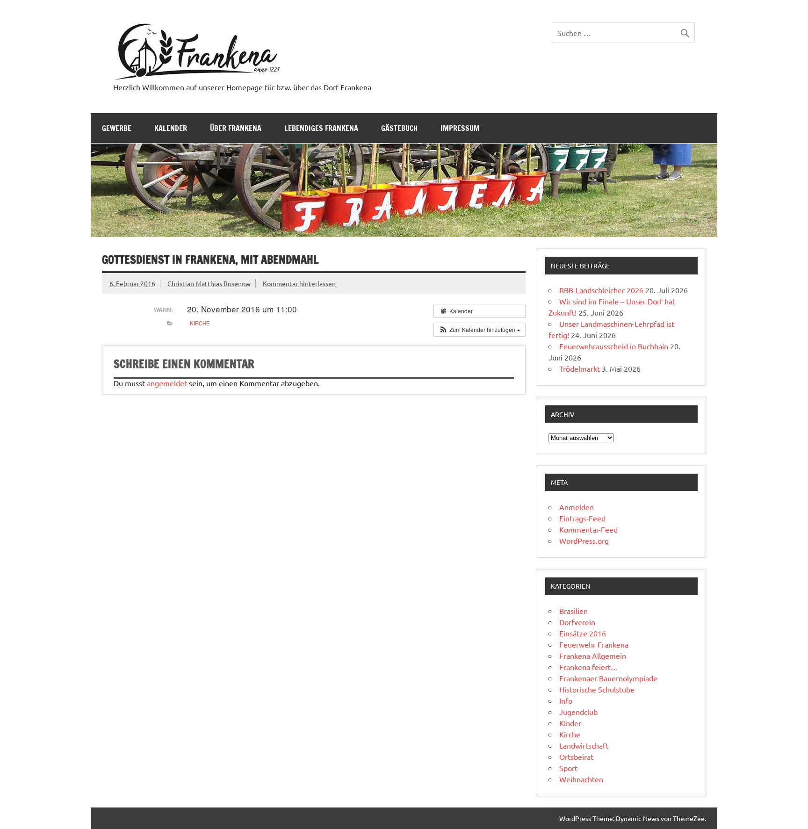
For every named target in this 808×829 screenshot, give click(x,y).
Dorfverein (577, 622)
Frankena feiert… (588, 666)
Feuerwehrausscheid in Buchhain (613, 346)
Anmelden (576, 507)
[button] (479, 329)
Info (565, 700)
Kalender (170, 128)
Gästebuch (399, 128)
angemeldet (167, 383)
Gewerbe (116, 128)
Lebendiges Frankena (321, 128)
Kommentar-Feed (588, 529)
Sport (568, 767)
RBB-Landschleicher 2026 (601, 290)
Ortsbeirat (576, 756)
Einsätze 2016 (582, 633)
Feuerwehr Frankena (593, 644)
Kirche (200, 323)
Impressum (460, 128)
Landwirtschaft (583, 745)
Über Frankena (235, 128)
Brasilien (573, 610)
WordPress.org (584, 540)
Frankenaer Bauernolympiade (608, 678)
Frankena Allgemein (592, 655)
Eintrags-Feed (582, 518)
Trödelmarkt (579, 368)
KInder (570, 723)
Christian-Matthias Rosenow (209, 283)
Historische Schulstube (597, 689)
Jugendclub (578, 711)
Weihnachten (581, 779)
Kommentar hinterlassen (299, 283)
